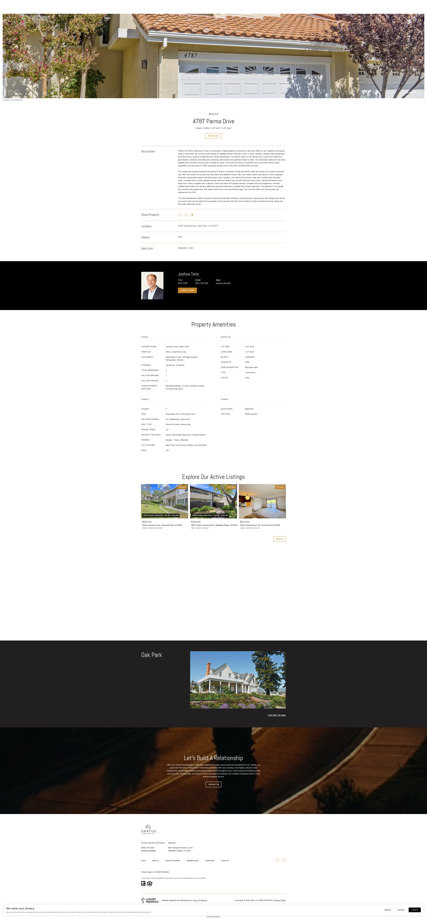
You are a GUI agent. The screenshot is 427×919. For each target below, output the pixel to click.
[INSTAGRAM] (283, 859)
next (16, 92)
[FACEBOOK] (277, 859)
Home (143, 860)
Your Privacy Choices (213, 916)
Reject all (388, 910)
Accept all (414, 910)
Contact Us (225, 860)
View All (279, 539)
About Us (155, 860)
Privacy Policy (280, 900)
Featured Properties (173, 860)
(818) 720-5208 (201, 283)
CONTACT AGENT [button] (187, 290)
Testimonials (209, 860)
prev (10, 92)
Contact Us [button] (213, 784)
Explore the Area (277, 715)
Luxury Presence (199, 900)
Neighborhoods (192, 860)
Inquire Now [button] (213, 136)
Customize (401, 910)
